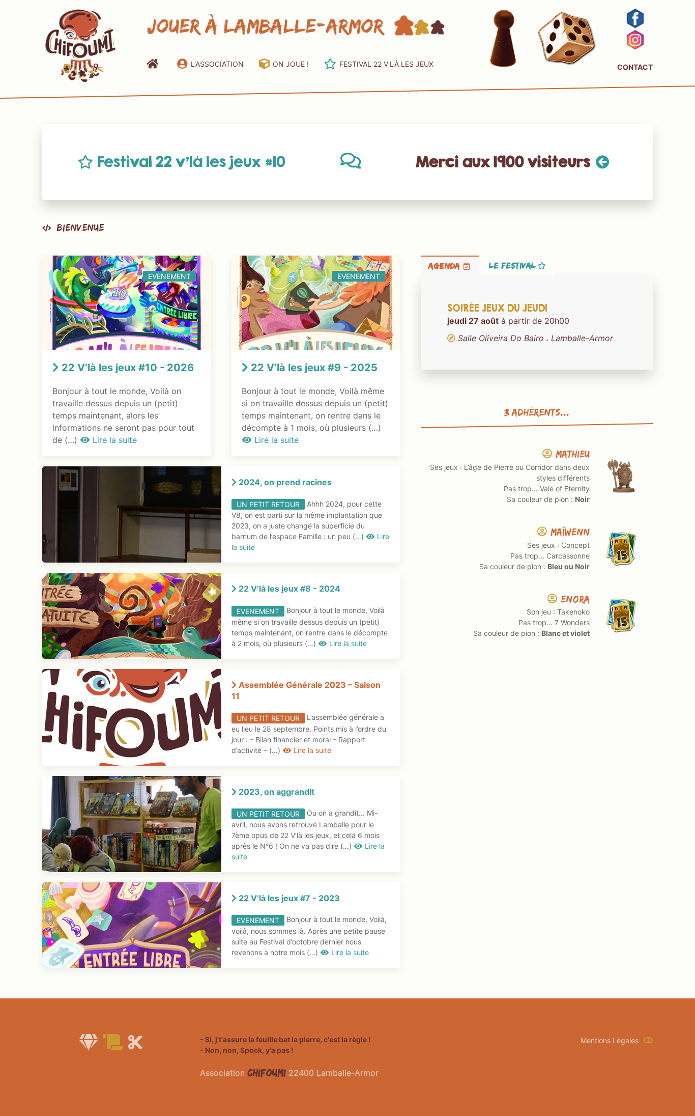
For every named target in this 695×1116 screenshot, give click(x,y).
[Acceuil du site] (80, 45)
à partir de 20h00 (530, 323)
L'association (217, 64)
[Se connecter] (648, 1040)
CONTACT (635, 67)
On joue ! (291, 64)
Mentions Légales (610, 1040)
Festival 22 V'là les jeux (386, 64)
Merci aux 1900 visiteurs (503, 161)
